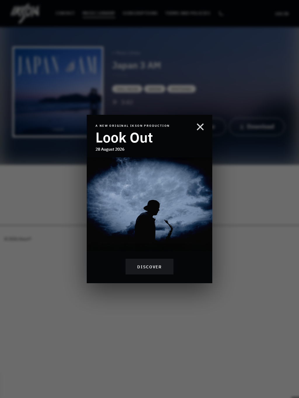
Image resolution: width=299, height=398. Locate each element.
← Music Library (126, 52)
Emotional (181, 89)
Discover (149, 267)
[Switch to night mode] (221, 13)
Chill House (127, 89)
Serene (154, 89)
